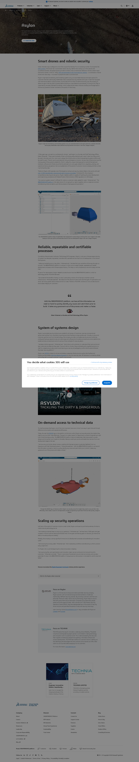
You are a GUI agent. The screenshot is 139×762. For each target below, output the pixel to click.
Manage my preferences (90, 382)
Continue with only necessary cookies (101, 362)
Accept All (107, 382)
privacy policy (74, 376)
